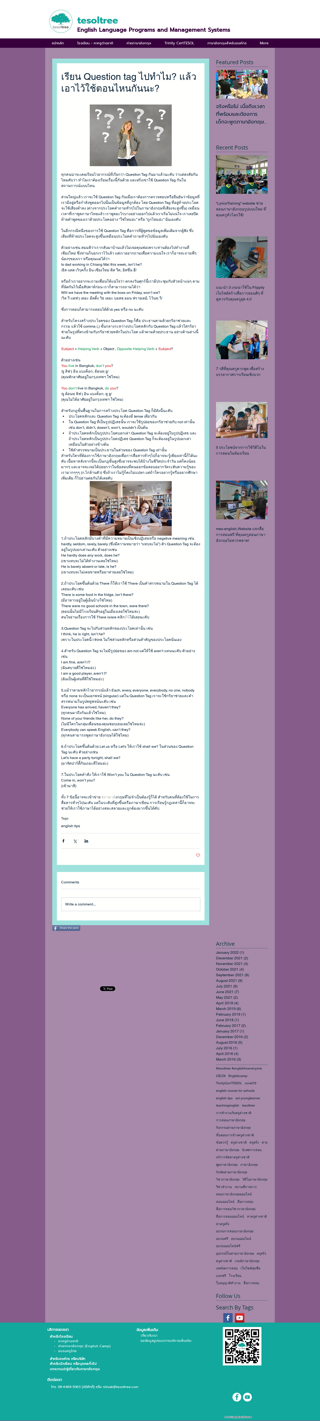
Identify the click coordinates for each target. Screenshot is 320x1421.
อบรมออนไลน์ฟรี (228, 1246)
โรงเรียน (235, 1276)
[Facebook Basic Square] (228, 1318)
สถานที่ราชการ (246, 1187)
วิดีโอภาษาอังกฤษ (254, 1179)
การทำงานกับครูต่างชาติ (233, 1113)
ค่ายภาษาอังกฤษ (227, 1150)
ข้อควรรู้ (222, 1142)
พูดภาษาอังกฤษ (227, 1165)
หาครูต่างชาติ (257, 1216)
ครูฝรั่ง (254, 1142)
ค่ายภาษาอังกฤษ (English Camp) (84, 1346)
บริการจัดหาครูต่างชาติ (232, 1157)
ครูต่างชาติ (239, 1142)
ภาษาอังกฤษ (249, 1165)
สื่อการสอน (245, 1202)
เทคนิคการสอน (227, 1268)
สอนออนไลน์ (225, 1202)
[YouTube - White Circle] (247, 1397)
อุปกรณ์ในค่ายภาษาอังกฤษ (235, 1253)
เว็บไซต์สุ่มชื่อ (250, 1268)
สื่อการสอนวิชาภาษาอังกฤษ (235, 1209)
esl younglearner (247, 1098)
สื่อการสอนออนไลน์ (230, 1216)
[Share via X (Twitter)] (75, 841)
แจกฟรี (221, 1276)
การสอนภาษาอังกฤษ (230, 1120)
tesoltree (248, 1105)
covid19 (250, 1083)
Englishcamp (237, 1076)
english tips (70, 826)
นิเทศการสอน (252, 1150)
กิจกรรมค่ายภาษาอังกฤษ (233, 1127)
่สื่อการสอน (251, 1283)
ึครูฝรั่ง (261, 1253)
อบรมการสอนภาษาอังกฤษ (234, 1231)
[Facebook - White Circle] (236, 1397)
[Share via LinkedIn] (86, 841)
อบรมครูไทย (67, 1351)
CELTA (221, 1076)
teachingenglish (227, 1105)
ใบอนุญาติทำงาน (228, 1283)
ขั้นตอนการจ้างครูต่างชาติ (235, 1135)
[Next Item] (260, 84)
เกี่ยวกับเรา (149, 1335)
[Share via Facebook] (63, 841)
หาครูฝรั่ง (222, 1224)
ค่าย (265, 1142)
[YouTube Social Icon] (239, 1318)
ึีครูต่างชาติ (224, 1261)
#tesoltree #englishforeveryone (239, 1068)
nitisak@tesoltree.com (120, 1386)
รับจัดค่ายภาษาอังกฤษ (231, 1172)
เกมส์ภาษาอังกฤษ (247, 1261)
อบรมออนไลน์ (241, 1239)
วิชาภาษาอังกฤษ (227, 1179)
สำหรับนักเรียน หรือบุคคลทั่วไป (72, 1363)
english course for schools (235, 1090)
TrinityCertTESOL (229, 1083)
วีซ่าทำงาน (224, 1187)
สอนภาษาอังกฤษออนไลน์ (234, 1194)
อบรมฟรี (222, 1239)
